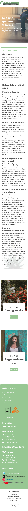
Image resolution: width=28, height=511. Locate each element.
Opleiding (7, 403)
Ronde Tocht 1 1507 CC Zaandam (11, 456)
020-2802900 (10, 439)
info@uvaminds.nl (11, 442)
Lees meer (13, 317)
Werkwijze (7, 395)
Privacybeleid (10, 498)
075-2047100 (10, 460)
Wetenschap (8, 400)
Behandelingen (9, 392)
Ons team (7, 397)
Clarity (14, 506)
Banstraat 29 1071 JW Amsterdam (11, 436)
